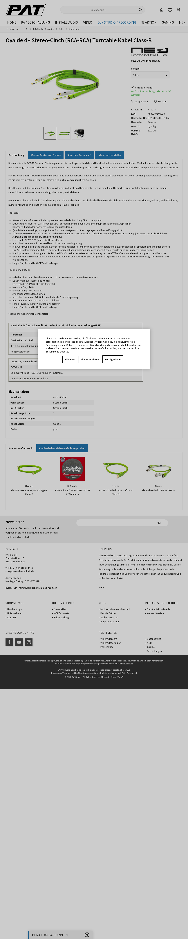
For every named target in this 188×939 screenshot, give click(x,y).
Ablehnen (69, 359)
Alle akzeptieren (90, 359)
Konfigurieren (113, 359)
